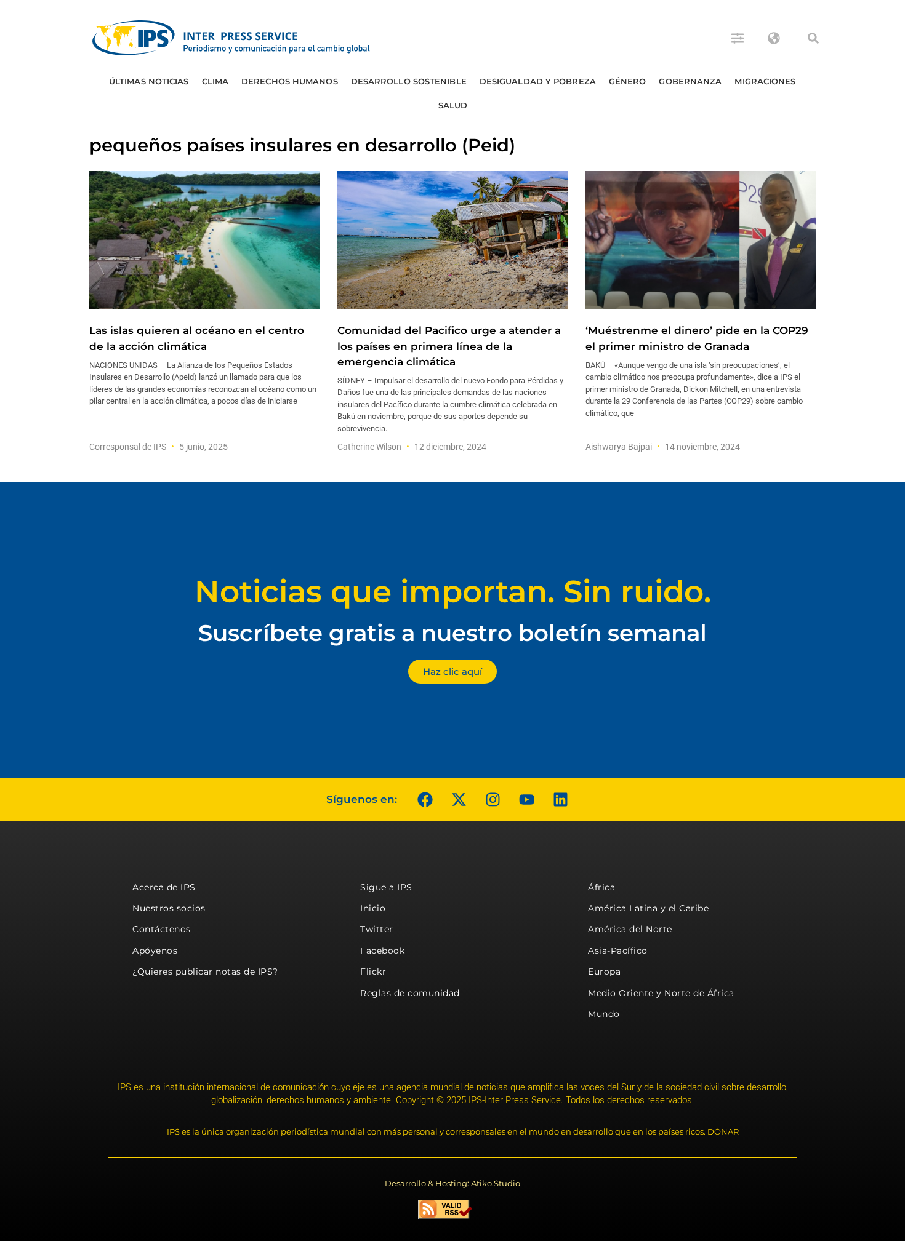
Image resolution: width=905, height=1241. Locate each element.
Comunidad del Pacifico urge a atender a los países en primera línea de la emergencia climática (449, 345)
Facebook (382, 950)
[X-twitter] (458, 799)
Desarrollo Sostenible (409, 81)
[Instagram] (492, 799)
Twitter (376, 929)
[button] (813, 38)
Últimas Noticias (149, 81)
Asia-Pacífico (618, 950)
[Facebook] (424, 799)
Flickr (373, 971)
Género (627, 81)
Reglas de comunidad (410, 993)
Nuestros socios (169, 908)
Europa (604, 971)
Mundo (604, 1014)
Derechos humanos (289, 81)
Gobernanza (690, 81)
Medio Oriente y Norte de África (661, 993)
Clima (215, 81)
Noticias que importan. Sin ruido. (453, 591)
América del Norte (630, 929)
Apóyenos (154, 950)
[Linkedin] (560, 799)
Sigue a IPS (386, 887)
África (601, 887)
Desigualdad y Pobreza (538, 81)
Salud (453, 105)
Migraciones (764, 81)
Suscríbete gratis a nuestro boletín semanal (452, 633)
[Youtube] (526, 799)
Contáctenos (161, 929)
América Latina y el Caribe (648, 908)
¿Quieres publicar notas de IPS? (205, 971)
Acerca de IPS (164, 887)
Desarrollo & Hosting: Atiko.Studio (452, 1183)
